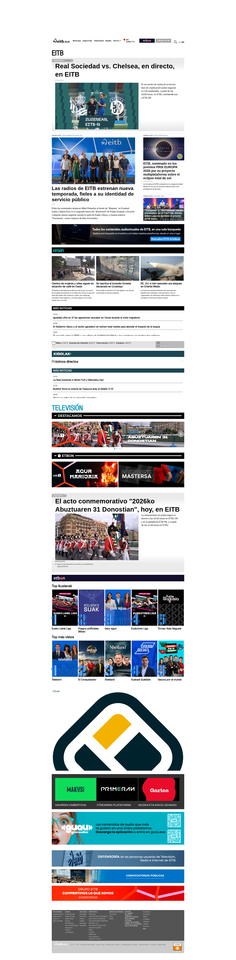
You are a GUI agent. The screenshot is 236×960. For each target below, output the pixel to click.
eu (179, 42)
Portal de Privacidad (88, 944)
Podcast (68, 930)
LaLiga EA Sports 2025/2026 (98, 916)
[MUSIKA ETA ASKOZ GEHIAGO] (158, 789)
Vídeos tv (56, 918)
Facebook (146, 914)
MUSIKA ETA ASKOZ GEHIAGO (157, 805)
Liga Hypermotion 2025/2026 (98, 921)
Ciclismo (91, 932)
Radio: (68, 912)
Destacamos (70, 416)
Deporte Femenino (95, 927)
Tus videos (164, 346)
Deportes (87, 41)
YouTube (146, 926)
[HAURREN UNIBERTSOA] (75, 789)
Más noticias (62, 308)
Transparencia (144, 944)
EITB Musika (69, 923)
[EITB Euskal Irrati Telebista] (61, 40)
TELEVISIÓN (67, 408)
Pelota (91, 930)
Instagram (146, 919)
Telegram (146, 921)
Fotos (111, 916)
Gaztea (67, 921)
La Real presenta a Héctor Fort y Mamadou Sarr (78, 380)
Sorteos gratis (131, 917)
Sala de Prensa (131, 926)
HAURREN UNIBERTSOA (70, 805)
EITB (58, 53)
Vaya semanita (58, 921)
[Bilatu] (175, 42)
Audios (111, 918)
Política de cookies (113, 944)
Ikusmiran (83, 923)
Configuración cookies (129, 944)
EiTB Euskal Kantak (71, 925)
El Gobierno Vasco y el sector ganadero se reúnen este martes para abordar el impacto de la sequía (106, 326)
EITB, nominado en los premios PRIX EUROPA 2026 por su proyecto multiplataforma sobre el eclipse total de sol (161, 171)
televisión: (57, 912)
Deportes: (93, 912)
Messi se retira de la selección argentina (74, 398)
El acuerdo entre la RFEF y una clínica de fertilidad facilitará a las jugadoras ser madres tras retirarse (106, 335)
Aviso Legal (100, 944)
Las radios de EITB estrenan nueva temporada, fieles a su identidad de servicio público (93, 194)
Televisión (99, 41)
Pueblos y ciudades (133, 924)
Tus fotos (164, 343)
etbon (68, 456)
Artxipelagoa (69, 932)
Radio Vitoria (69, 918)
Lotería (128, 920)
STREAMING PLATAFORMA (114, 805)
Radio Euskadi (70, 916)
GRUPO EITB (163, 40)
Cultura (82, 921)
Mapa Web (162, 944)
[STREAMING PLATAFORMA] (117, 789)
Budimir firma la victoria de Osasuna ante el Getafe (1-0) (83, 389)
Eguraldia (83, 925)
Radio (108, 41)
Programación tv (58, 914)
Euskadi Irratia (70, 914)
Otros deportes (94, 936)
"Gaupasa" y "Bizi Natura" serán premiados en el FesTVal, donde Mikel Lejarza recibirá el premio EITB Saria (164, 214)
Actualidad (83, 914)
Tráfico (128, 915)
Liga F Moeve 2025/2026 (97, 918)
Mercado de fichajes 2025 (97, 925)
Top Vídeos (113, 914)
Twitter (145, 916)
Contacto (153, 944)
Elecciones (130, 918)
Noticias (77, 41)
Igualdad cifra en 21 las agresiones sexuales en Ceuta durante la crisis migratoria (96, 317)
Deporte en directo (95, 939)
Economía (83, 916)
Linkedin (145, 924)
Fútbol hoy (92, 914)
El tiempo (129, 913)
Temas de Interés (132, 922)
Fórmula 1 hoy (93, 923)
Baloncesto (92, 934)
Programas (69, 927)
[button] (114, 448)
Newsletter (146, 912)
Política (82, 918)
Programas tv (57, 916)
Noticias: (83, 912)
